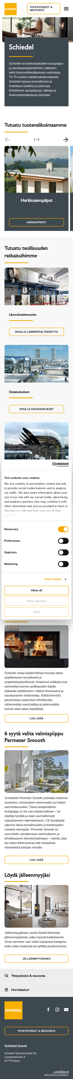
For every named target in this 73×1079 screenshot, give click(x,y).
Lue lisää (36, 859)
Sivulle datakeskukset (36, 409)
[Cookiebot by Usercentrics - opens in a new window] (52, 464)
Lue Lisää (36, 718)
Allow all (36, 590)
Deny (36, 611)
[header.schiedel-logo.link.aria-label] (10, 8)
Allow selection (37, 601)
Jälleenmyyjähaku (36, 958)
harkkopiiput (36, 222)
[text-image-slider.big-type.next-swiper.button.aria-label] (66, 139)
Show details (52, 579)
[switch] (63, 541)
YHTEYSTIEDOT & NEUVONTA (41, 9)
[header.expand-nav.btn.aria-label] (66, 8)
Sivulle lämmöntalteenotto (36, 331)
